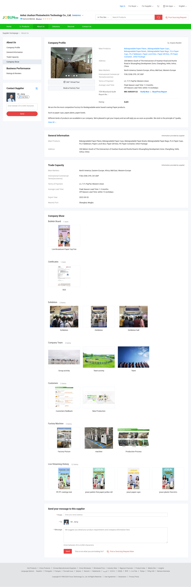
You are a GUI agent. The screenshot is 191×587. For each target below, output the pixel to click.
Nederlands (96, 571)
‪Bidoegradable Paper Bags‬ (158, 51)
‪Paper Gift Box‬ (163, 54)
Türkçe (142, 571)
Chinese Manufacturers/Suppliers (64, 568)
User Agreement (110, 577)
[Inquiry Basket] (158, 6)
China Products (44, 568)
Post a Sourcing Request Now (120, 551)
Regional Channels (126, 568)
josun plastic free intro (168, 492)
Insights (161, 568)
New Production (98, 411)
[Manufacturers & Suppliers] (19, 5)
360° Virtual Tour (73, 82)
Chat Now (24, 97)
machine (98, 451)
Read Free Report (159, 92)
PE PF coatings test (64, 492)
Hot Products (32, 568)
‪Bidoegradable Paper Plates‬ (135, 48)
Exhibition (64, 330)
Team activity (99, 370)
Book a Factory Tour (71, 88)
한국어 (112, 571)
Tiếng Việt (150, 571)
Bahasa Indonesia (163, 571)
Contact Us (86, 26)
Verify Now (144, 92)
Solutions (56, 26)
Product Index (140, 568)
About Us (40, 26)
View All (51, 122)
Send (22, 113)
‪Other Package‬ (139, 56)
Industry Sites (112, 568)
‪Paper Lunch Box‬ (149, 54)
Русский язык (68, 571)
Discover (71, 26)
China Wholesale (85, 568)
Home (8, 26)
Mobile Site (152, 568)
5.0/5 (126, 102)
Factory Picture (64, 451)
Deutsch (87, 571)
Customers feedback (64, 411)
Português (48, 571)
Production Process (133, 451)
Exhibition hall (133, 330)
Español (39, 571)
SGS (64, 289)
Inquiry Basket (176, 43)
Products (25, 26)
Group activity (64, 370)
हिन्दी (126, 571)
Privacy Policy (134, 577)
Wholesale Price (99, 568)
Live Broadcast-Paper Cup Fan (64, 249)
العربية (105, 571)
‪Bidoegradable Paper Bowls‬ (135, 51)
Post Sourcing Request (177, 17)
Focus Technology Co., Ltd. (78, 577)
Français (58, 571)
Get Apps (169, 6)
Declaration (122, 577)
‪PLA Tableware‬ (135, 54)
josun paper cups (133, 492)
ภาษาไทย (134, 571)
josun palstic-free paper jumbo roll (98, 492)
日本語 (120, 571)
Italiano (78, 571)
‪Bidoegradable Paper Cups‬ (158, 48)
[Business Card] (37, 88)
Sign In (122, 6)
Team (133, 370)
